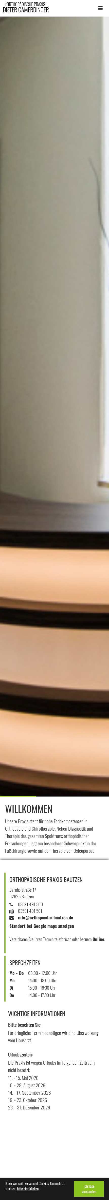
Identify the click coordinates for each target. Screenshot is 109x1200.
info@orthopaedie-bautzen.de (45, 917)
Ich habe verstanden (89, 1188)
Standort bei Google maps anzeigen (41, 925)
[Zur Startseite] (25, 7)
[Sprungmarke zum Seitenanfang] (103, 1186)
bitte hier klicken (28, 1188)
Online (98, 939)
